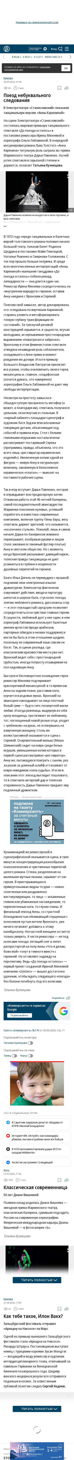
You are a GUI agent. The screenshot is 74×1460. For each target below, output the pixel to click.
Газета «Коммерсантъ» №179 (21, 1030)
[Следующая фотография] (70, 191)
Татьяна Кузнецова (15, 1042)
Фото (6, 1170)
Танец (7, 1055)
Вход (54, 48)
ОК (66, 68)
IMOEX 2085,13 (52, 56)
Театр (23, 1055)
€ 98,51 (26, 56)
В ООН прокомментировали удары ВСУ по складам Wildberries (36, 1150)
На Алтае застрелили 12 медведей (32, 1162)
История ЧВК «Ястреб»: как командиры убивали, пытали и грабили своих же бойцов (37, 1137)
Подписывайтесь (19, 1015)
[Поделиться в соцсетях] (66, 88)
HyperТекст (9, 1427)
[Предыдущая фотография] (3, 191)
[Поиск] (60, 49)
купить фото (53, 222)
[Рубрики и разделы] (67, 49)
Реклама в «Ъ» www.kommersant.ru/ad (37, 22)
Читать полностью (37, 1279)
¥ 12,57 (37, 56)
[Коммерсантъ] (7, 49)
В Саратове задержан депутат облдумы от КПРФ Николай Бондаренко (37, 1124)
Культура (8, 78)
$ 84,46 (15, 56)
